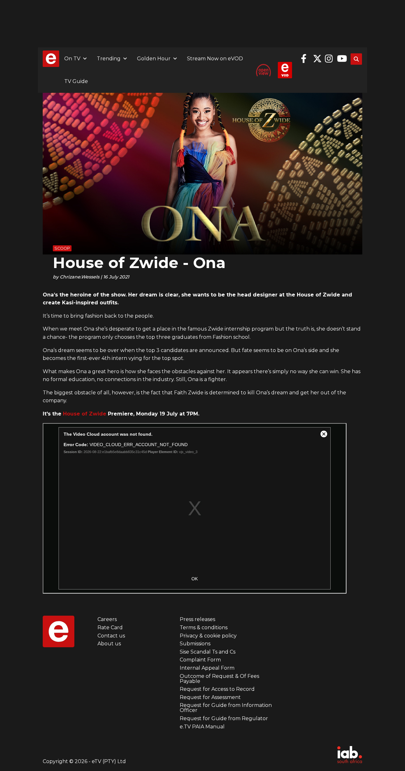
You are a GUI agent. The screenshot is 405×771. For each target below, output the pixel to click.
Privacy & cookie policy (208, 636)
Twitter (317, 58)
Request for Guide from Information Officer (226, 707)
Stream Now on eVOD (215, 59)
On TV (72, 59)
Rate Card (110, 628)
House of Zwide (84, 414)
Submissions (195, 644)
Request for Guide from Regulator (224, 718)
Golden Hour (154, 59)
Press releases (197, 619)
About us (109, 644)
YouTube (341, 58)
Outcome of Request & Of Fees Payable (219, 678)
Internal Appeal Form (207, 668)
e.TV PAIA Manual (202, 727)
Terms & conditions (203, 628)
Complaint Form (200, 660)
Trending (109, 59)
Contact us (111, 636)
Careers (107, 619)
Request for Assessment (210, 697)
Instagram (329, 58)
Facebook (305, 58)
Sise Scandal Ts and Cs (207, 652)
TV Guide (76, 81)
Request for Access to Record (217, 689)
